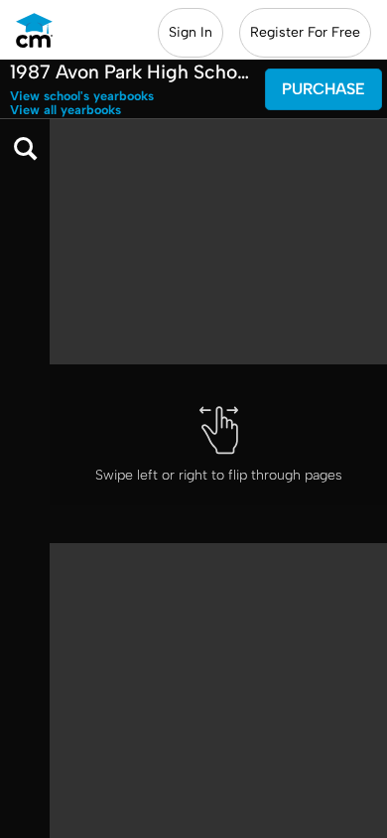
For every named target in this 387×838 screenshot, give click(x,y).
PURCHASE (323, 88)
